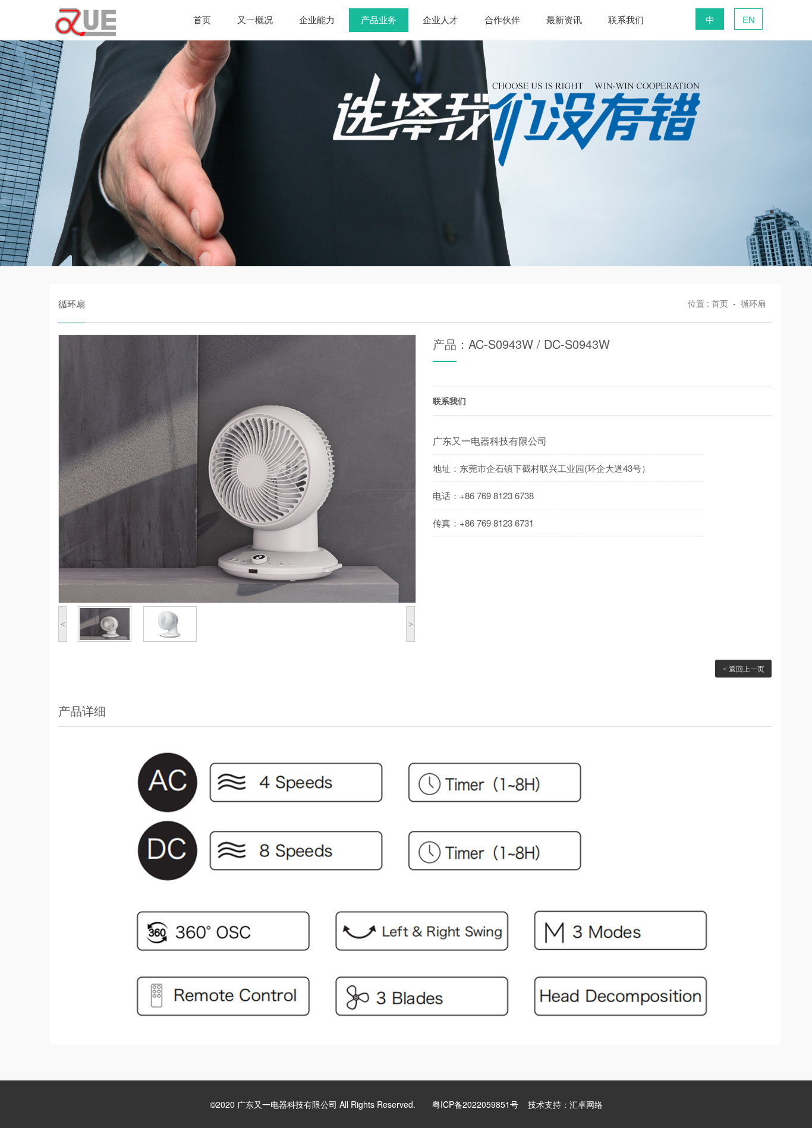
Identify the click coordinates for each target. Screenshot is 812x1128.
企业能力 (317, 20)
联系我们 (626, 20)
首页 (202, 20)
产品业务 (378, 20)
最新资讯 (564, 20)
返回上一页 (743, 668)
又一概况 (255, 20)
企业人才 (440, 20)
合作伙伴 (502, 20)
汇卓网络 (586, 1104)
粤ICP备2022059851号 (475, 1104)
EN (748, 19)
